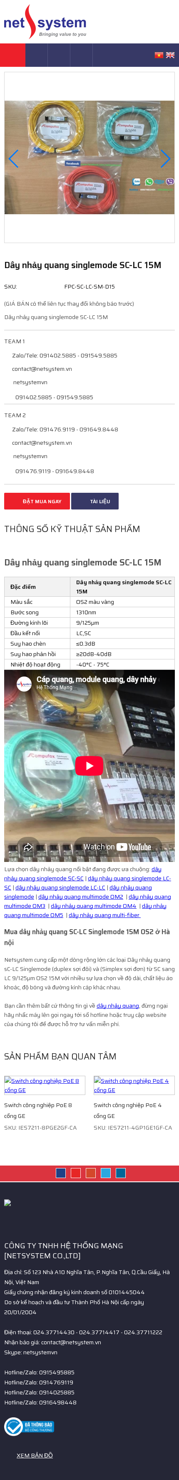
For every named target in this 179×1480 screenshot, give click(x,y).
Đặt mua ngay (42, 501)
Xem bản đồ (35, 1455)
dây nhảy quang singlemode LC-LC (60, 887)
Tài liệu (99, 501)
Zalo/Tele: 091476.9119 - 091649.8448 (64, 429)
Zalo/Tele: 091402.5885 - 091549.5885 (64, 355)
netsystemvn (29, 382)
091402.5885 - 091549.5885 (53, 397)
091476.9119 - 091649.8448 (54, 471)
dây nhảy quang (118, 1005)
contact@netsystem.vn (41, 368)
